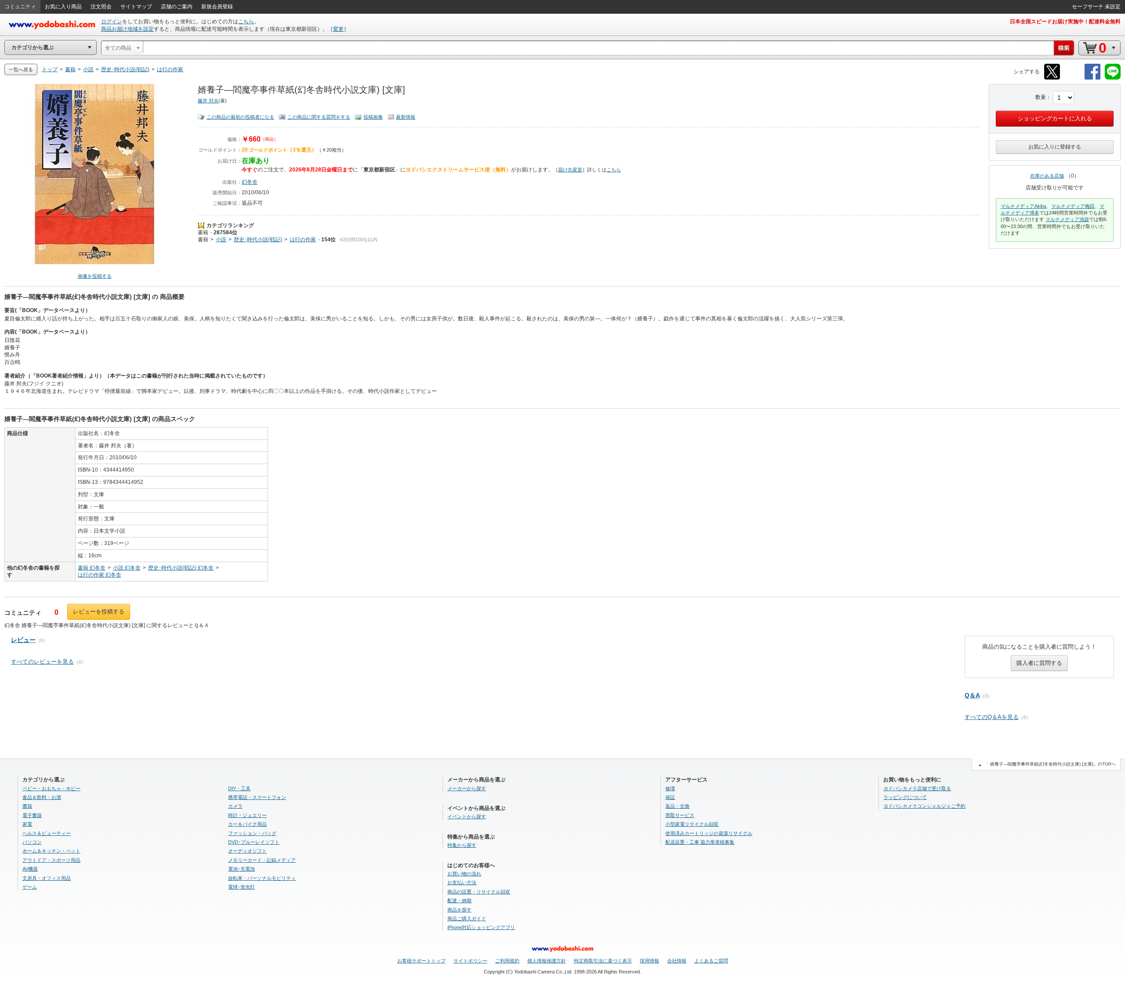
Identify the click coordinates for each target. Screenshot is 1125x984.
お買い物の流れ (464, 873)
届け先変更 (570, 169)
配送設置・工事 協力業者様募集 (699, 842)
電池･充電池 (241, 868)
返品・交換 (677, 806)
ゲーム (29, 887)
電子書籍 (32, 815)
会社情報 (676, 960)
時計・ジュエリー (247, 815)
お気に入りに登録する (1054, 147)
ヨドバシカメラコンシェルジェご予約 (924, 806)
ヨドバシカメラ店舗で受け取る (917, 788)
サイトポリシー (470, 960)
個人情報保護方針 (546, 960)
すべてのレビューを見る (42, 661)
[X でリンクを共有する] (1052, 78)
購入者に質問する (1039, 663)
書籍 (203, 232)
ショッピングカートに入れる (1055, 118)
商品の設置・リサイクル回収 (478, 891)
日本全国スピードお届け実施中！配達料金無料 (1065, 21)
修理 (670, 788)
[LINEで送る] (1113, 78)
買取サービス (679, 815)
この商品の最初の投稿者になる (240, 117)
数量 (1040, 97)
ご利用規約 (507, 960)
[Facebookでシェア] (1092, 78)
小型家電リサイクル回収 (692, 824)
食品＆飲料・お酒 (41, 797)
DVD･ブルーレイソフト (253, 842)
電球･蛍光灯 (241, 887)
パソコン (32, 842)
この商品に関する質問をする (318, 117)
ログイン (111, 21)
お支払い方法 (461, 882)
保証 (670, 797)
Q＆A (972, 695)
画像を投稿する (95, 276)
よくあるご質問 (711, 960)
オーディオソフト (247, 850)
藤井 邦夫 (208, 100)
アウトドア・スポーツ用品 (51, 860)
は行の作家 (303, 239)
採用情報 (649, 960)
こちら (246, 21)
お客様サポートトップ (421, 960)
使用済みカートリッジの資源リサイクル (708, 833)
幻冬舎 (250, 182)
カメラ (235, 806)
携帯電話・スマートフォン (257, 797)
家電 (27, 824)
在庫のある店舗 (1047, 175)
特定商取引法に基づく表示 (603, 960)
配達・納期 (459, 900)
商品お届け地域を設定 (127, 29)
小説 (221, 239)
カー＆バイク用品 (247, 824)
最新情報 (405, 117)
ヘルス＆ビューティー (46, 833)
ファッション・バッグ (252, 833)
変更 (338, 29)
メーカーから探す (466, 788)
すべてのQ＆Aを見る (992, 717)
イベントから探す (466, 816)
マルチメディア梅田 (1073, 206)
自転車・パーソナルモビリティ (262, 878)
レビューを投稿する (98, 611)
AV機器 (30, 868)
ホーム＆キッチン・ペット (51, 850)
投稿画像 (373, 117)
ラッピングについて (905, 797)
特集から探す (461, 845)
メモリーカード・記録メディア (262, 860)
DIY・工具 (239, 788)
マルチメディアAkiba (1023, 206)
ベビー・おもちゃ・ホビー (51, 788)
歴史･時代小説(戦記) (258, 239)
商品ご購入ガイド (466, 918)
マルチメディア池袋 (1067, 219)
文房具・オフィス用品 (46, 878)
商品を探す (459, 909)
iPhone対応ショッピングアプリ (481, 927)
